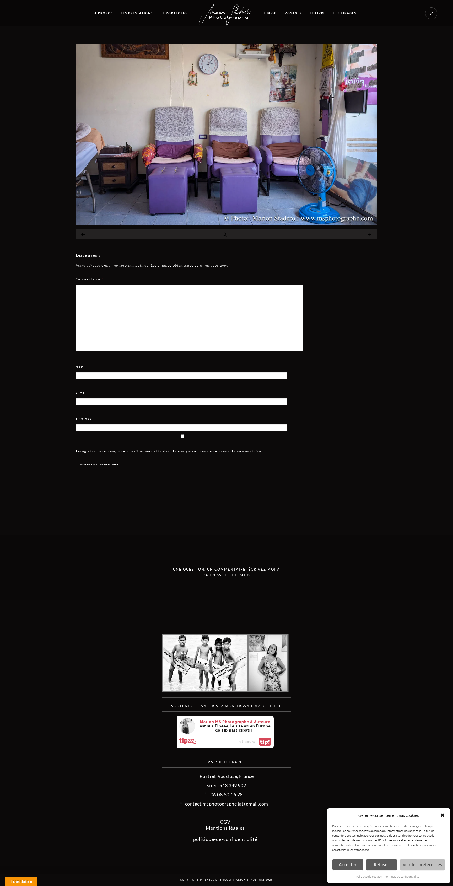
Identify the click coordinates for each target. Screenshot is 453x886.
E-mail (83, 392)
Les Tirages (344, 13)
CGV (225, 822)
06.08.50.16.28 (227, 794)
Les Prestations (137, 13)
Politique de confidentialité (401, 876)
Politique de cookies (369, 876)
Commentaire (90, 279)
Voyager (293, 13)
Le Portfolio (174, 13)
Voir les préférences (422, 864)
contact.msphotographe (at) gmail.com (226, 804)
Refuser (381, 864)
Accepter (348, 864)
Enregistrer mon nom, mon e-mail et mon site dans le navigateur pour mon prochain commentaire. (169, 451)
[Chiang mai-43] (226, 223)
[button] (442, 815)
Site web (84, 418)
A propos (103, 13)
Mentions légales (225, 828)
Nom (81, 366)
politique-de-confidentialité (225, 839)
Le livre (318, 13)
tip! (265, 741)
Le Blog (269, 13)
